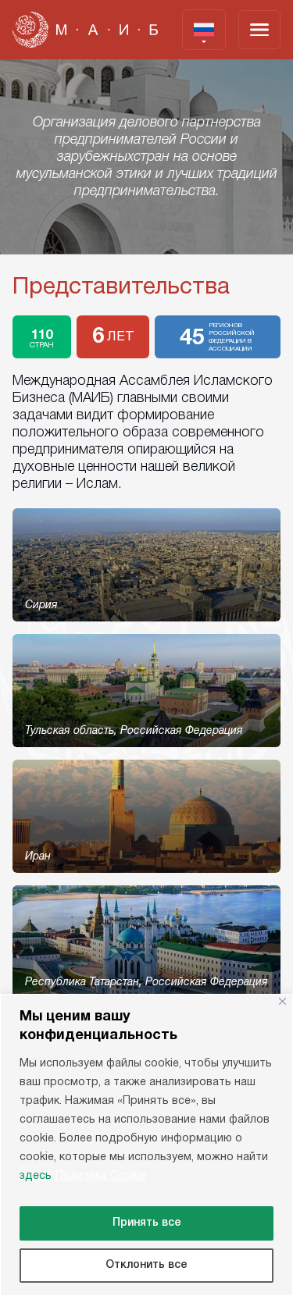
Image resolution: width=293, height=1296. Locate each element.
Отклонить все (146, 1265)
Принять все (147, 1223)
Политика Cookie (100, 1176)
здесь (36, 1176)
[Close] (282, 1001)
